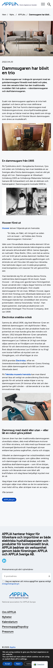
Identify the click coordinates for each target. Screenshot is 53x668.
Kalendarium (9, 621)
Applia (12, 647)
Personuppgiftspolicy (15, 626)
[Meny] (43, 4)
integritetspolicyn (10, 584)
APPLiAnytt (9, 499)
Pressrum (8, 631)
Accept (7, 664)
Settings (29, 664)
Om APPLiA (9, 612)
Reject (18, 664)
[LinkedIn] (4, 562)
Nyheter (7, 616)
